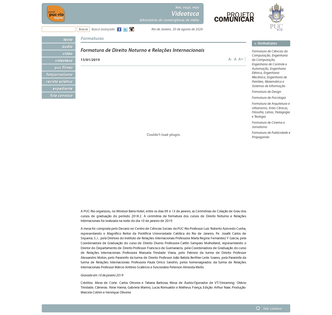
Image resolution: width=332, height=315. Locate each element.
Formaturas (92, 38)
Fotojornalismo (59, 74)
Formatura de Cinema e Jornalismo (268, 125)
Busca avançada (103, 29)
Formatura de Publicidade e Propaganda (271, 135)
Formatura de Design (266, 92)
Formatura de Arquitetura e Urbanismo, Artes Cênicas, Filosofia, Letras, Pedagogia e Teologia (271, 110)
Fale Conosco (61, 95)
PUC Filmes (64, 67)
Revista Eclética (59, 81)
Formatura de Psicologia (269, 98)
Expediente (63, 88)
